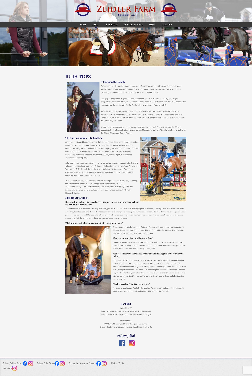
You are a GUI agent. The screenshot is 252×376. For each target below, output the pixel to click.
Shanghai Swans (133, 25)
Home (83, 25)
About (96, 25)
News (152, 25)
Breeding (111, 25)
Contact (167, 25)
